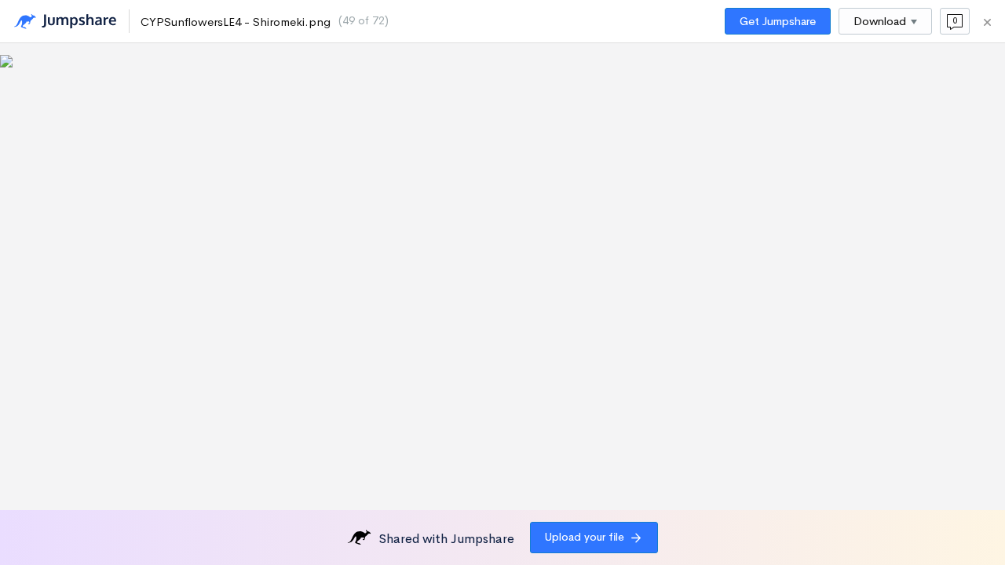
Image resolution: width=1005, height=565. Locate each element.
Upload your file (584, 537)
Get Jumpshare (778, 21)
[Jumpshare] (65, 22)
